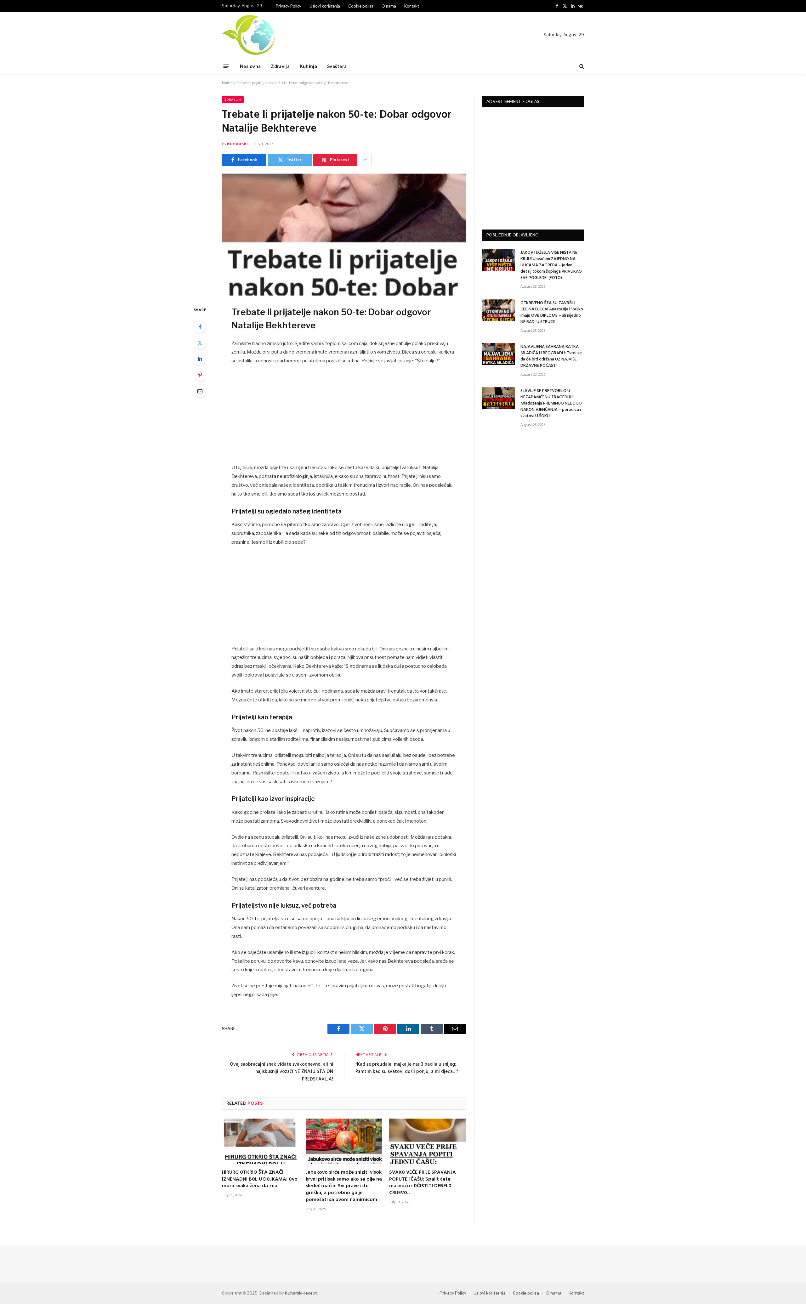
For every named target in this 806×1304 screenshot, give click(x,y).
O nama (389, 6)
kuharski (237, 143)
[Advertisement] (344, 417)
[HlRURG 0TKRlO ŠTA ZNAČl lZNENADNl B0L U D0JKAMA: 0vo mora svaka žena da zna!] (260, 1141)
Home (227, 82)
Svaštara (337, 66)
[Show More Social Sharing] (365, 160)
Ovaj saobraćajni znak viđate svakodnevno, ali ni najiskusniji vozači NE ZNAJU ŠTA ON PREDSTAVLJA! (281, 1072)
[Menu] (226, 66)
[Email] (200, 391)
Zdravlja (280, 66)
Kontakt (411, 6)
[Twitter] (200, 343)
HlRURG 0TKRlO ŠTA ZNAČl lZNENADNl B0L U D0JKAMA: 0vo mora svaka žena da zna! (260, 1179)
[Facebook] (200, 326)
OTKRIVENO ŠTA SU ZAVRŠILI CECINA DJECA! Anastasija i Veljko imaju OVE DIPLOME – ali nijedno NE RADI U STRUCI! (551, 312)
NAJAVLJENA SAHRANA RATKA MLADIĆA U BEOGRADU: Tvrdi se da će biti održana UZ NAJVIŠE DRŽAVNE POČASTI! (551, 356)
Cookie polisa (360, 6)
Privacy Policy (288, 6)
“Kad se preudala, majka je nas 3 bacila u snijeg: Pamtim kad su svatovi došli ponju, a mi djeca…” (406, 1068)
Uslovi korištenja (324, 6)
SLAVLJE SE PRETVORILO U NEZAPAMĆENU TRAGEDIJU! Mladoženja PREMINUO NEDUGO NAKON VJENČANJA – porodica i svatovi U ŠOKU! (551, 403)
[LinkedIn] (200, 359)
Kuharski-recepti (301, 1292)
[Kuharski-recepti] (248, 35)
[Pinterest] (200, 375)
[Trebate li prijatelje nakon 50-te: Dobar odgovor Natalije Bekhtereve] (344, 235)
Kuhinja (308, 66)
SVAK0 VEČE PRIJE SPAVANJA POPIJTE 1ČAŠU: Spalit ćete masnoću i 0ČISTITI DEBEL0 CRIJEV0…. (422, 1183)
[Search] (581, 66)
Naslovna (250, 66)
